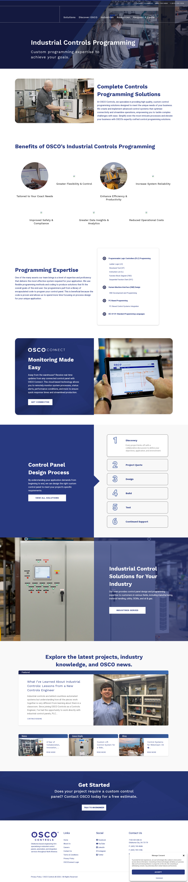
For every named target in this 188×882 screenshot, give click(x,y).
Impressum (159, 878)
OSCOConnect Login (71, 862)
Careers (67, 847)
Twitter (100, 855)
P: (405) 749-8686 (136, 846)
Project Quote (134, 465)
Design (129, 479)
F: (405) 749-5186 (136, 850)
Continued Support (137, 521)
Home (66, 840)
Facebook (102, 840)
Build (129, 493)
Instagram (102, 851)
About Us (67, 843)
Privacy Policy (69, 858)
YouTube (101, 843)
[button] (184, 855)
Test (128, 507)
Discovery (131, 440)
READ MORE (51, 752)
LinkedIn (101, 847)
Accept (158, 872)
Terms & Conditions (71, 855)
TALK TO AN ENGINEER (94, 807)
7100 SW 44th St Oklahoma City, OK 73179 (138, 841)
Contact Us (68, 851)
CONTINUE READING (34, 719)
